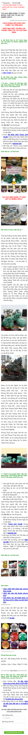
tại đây (12, 618)
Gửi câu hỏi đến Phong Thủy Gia (14, 732)
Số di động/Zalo (7, 715)
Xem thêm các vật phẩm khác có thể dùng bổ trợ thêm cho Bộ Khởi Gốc (15, 600)
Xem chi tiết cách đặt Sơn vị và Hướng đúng (15, 703)
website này (17, 143)
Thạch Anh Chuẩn (15, 524)
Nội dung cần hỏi (8, 722)
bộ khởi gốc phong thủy (14, 699)
